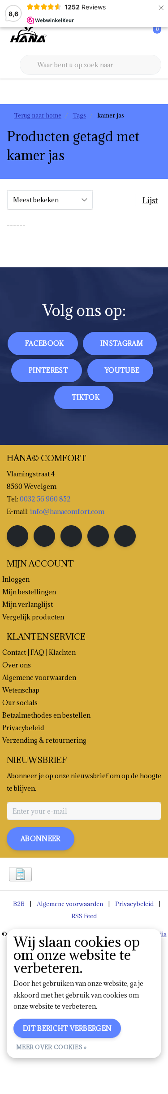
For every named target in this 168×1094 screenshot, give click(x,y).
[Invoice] (20, 874)
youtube (122, 370)
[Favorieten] (135, 36)
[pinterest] (71, 536)
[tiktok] (125, 536)
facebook (44, 343)
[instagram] (44, 536)
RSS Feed (84, 916)
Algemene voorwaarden (70, 904)
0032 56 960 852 (45, 499)
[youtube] (98, 536)
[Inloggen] (118, 36)
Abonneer (40, 838)
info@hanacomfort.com (67, 511)
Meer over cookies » (51, 1046)
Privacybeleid (134, 904)
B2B (19, 904)
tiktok (85, 397)
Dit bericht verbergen (67, 1028)
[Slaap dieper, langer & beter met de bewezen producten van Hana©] (27, 35)
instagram (121, 343)
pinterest (48, 370)
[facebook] (17, 536)
